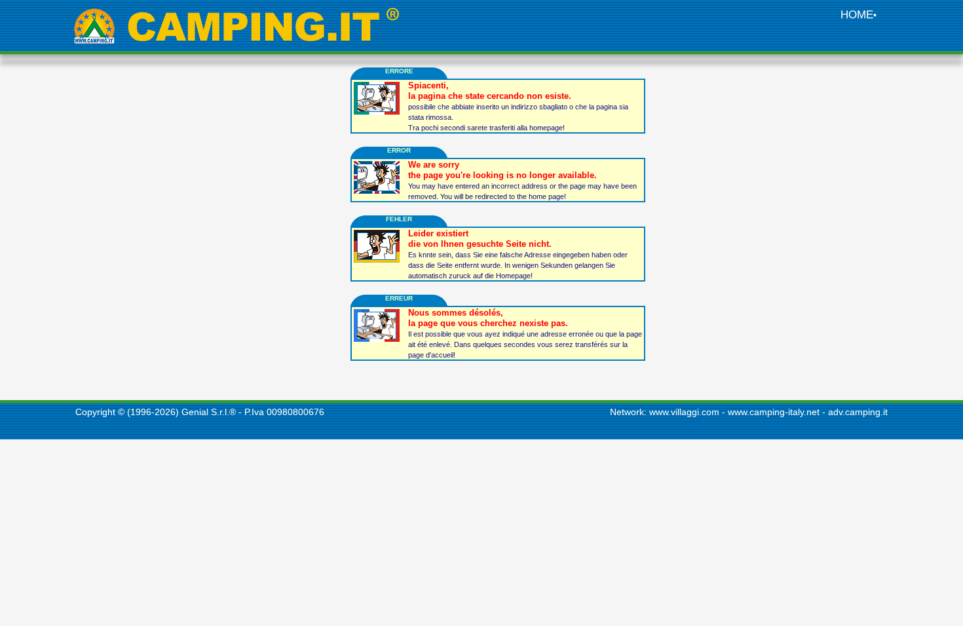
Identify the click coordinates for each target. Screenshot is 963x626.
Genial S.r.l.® (208, 412)
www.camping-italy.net (774, 412)
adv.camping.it (858, 412)
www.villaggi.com (684, 412)
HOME (856, 15)
